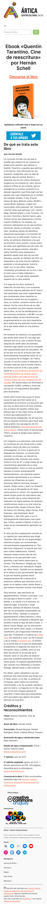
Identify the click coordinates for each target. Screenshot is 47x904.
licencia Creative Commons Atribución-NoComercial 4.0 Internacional (21, 782)
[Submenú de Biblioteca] (12, 881)
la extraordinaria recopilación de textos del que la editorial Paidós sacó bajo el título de (23, 376)
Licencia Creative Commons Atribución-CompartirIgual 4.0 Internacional (22, 890)
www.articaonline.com (14, 752)
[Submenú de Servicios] (11, 867)
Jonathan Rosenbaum (31, 427)
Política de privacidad (12, 901)
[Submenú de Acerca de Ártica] (17, 863)
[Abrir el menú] (5, 26)
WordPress (27, 899)
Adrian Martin (10, 430)
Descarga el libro (23, 77)
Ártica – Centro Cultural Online (15, 830)
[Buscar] (36, 32)
